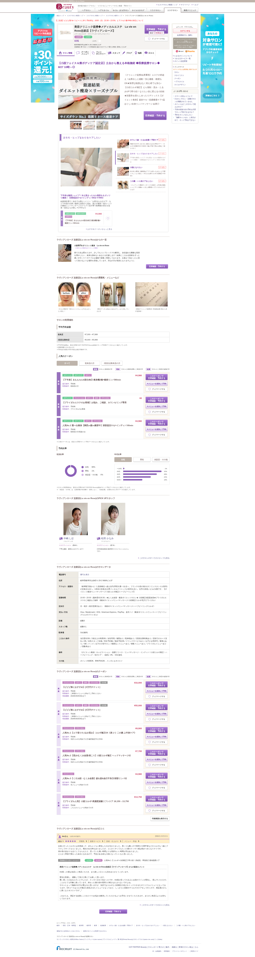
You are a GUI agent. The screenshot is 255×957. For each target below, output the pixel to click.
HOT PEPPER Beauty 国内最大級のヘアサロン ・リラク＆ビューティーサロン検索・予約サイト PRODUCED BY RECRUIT (65, 7)
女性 (123, 459)
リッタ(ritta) (158, 939)
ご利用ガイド (193, 951)
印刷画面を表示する (160, 819)
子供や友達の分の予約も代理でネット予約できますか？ (185, 110)
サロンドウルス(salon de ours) (143, 939)
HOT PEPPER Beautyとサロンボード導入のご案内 (149, 947)
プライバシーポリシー (179, 951)
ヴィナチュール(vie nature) (93, 939)
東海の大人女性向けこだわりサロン (68, 931)
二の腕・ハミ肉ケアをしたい (185, 925)
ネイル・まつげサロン (121, 10)
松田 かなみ (107, 538)
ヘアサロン (86, 10)
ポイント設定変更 (180, 61)
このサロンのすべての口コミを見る (155, 905)
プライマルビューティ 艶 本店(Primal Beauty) (118, 939)
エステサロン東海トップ (94, 15)
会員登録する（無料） (185, 35)
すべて (67, 363)
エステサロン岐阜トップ (114, 15)
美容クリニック (190, 10)
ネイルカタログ (138, 10)
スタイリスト (179, 75)
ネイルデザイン (180, 85)
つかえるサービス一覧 (182, 58)
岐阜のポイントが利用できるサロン (95, 931)
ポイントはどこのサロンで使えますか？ (185, 105)
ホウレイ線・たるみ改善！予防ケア (121, 925)
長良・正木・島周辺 (69, 925)
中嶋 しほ (69, 538)
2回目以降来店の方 (112, 363)
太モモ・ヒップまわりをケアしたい (148, 925)
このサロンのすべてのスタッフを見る (154, 558)
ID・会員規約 (156, 951)
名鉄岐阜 (103, 925)
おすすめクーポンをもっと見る (99, 229)
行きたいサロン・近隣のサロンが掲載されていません (185, 100)
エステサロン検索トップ (167, 5)
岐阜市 (89, 925)
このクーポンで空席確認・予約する (156, 377)
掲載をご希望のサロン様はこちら (185, 947)
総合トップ (60, 15)
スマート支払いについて (183, 96)
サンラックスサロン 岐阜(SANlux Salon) (70, 939)
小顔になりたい (168, 925)
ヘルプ (195, 5)
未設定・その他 (161, 459)
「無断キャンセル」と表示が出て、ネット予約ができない (185, 118)
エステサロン (172, 10)
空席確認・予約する (156, 31)
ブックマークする (158, 39)
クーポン (177, 78)
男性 (142, 459)
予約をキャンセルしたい (183, 115)
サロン (176, 72)
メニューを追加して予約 (157, 383)
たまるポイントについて (183, 56)
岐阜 (58, 925)
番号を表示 (84, 575)
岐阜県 (81, 925)
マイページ (185, 5)
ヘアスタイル (103, 10)
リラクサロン (155, 10)
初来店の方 (89, 363)
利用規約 (167, 951)
